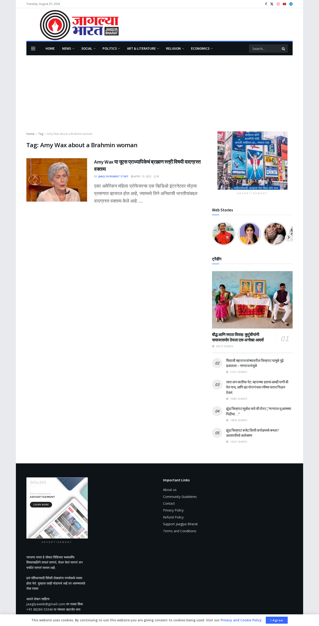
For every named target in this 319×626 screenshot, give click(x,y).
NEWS (66, 48)
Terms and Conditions (179, 531)
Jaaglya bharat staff (113, 176)
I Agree (276, 620)
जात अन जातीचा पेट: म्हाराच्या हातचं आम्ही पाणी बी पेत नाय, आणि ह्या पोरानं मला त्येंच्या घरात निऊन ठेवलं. (257, 387)
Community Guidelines (180, 496)
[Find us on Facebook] (266, 4)
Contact (169, 503)
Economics (200, 48)
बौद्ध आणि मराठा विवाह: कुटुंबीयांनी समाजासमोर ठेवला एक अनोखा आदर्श (238, 337)
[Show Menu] (33, 48)
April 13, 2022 (142, 176)
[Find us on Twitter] (271, 4)
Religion (173, 48)
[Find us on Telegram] (291, 4)
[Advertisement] (159, 96)
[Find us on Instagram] (278, 4)
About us (170, 489)
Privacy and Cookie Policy (241, 620)
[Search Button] (284, 48)
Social (86, 48)
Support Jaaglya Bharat (180, 524)
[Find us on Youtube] (284, 4)
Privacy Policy (173, 510)
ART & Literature (141, 48)
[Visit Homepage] (72, 24)
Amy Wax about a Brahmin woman (69, 134)
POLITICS (110, 48)
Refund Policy (173, 517)
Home (50, 48)
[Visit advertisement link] (252, 160)
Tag (40, 134)
